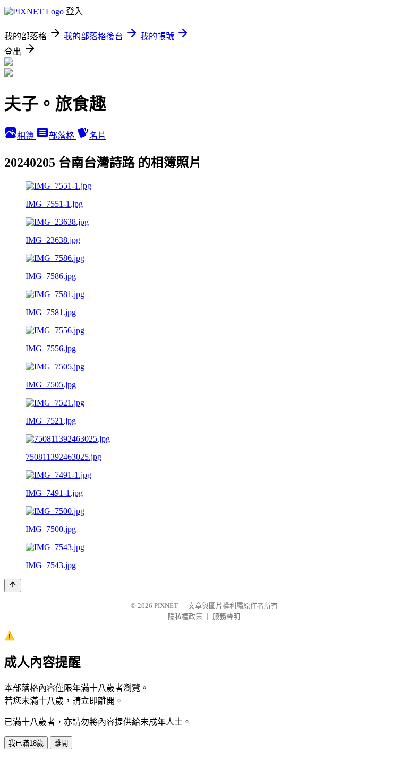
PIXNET (166, 606)
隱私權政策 (185, 616)
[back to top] (12, 585)
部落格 (62, 135)
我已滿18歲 (26, 743)
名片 (97, 135)
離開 (61, 743)
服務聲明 (226, 616)
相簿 (26, 135)
